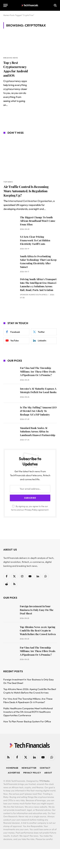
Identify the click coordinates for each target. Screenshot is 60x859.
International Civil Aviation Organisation (30, 201)
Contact (45, 768)
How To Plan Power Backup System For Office (27, 721)
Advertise (14, 772)
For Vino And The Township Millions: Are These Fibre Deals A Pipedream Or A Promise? (38, 371)
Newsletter (29, 768)
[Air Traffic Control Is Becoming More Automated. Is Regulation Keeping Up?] (30, 158)
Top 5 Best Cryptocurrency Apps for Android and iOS (15, 68)
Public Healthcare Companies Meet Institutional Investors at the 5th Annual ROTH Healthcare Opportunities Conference (28, 712)
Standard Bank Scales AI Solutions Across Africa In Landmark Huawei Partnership (37, 431)
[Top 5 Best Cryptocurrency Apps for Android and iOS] (15, 44)
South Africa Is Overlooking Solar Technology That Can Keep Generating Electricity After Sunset (38, 262)
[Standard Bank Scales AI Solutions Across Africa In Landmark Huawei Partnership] (10, 432)
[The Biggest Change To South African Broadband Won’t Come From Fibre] (10, 222)
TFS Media (44, 781)
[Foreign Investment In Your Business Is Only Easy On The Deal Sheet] (10, 611)
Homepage (12, 768)
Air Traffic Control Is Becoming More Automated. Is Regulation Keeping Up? (26, 190)
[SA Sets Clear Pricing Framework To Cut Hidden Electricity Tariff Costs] (10, 241)
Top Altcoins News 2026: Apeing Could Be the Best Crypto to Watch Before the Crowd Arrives (38, 630)
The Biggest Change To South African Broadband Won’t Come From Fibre (37, 221)
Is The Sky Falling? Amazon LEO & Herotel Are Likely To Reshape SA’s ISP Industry (38, 411)
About (48, 772)
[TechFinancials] (30, 5)
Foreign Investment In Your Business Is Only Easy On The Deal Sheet (37, 610)
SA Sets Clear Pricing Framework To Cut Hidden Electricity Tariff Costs (35, 240)
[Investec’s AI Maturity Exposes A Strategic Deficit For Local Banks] (10, 393)
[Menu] (5, 5)
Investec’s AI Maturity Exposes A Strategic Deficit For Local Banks (38, 390)
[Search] (55, 5)
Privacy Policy (31, 509)
